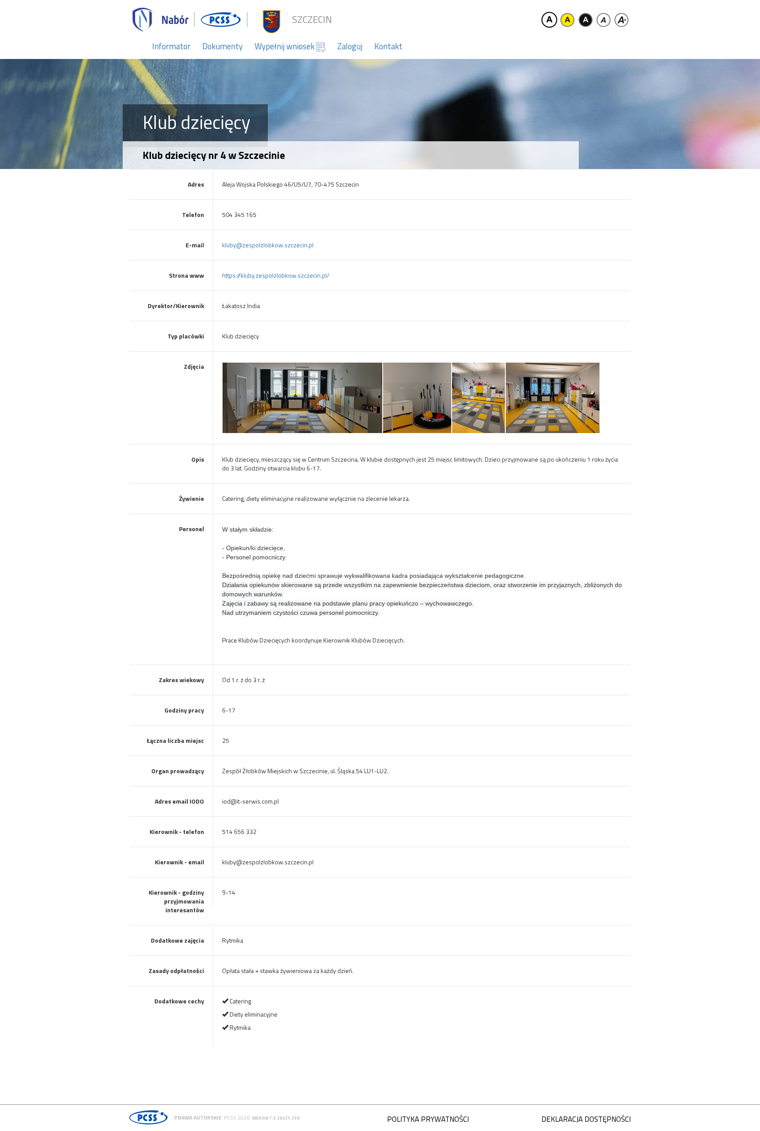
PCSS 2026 (237, 1117)
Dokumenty (222, 46)
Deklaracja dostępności (586, 1119)
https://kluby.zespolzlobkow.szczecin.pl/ (275, 275)
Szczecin (312, 19)
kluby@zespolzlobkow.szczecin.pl (268, 245)
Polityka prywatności (428, 1119)
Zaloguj (349, 46)
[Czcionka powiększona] (621, 20)
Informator (171, 46)
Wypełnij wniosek (285, 46)
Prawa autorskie (198, 1117)
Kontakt (388, 46)
